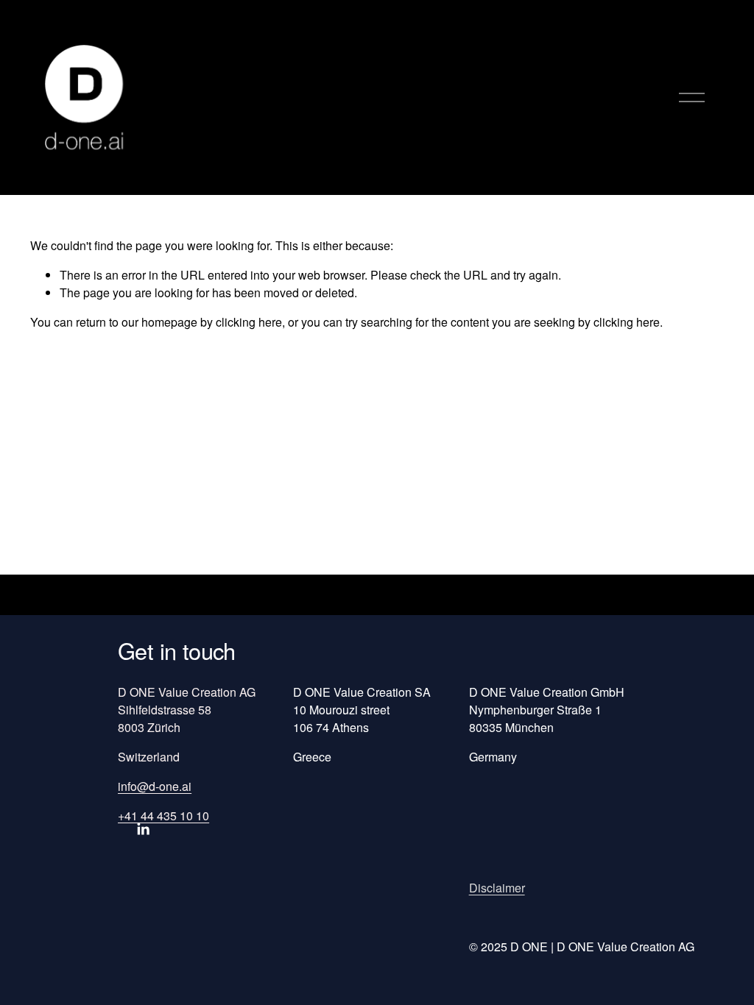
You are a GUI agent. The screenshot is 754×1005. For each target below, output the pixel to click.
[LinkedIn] (142, 829)
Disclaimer (497, 887)
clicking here (249, 321)
